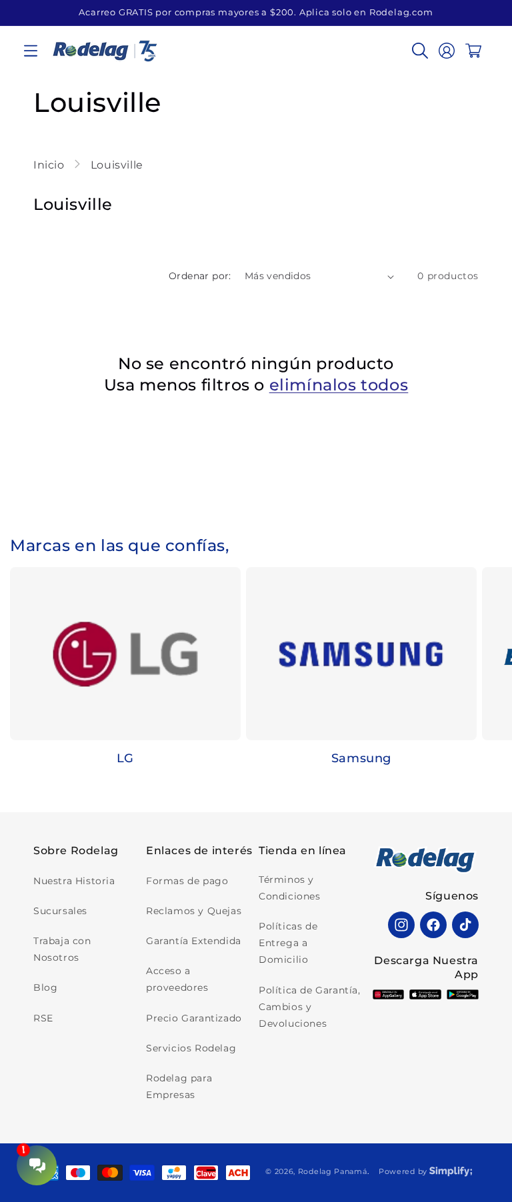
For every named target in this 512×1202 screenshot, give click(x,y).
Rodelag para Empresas (179, 1086)
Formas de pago (187, 881)
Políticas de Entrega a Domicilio (288, 942)
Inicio (50, 165)
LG (125, 758)
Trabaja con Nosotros (62, 949)
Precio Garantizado (194, 1018)
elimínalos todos (339, 384)
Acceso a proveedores (177, 979)
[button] (30, 50)
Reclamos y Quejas (193, 911)
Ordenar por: (200, 276)
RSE (43, 1018)
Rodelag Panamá (332, 1171)
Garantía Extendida (193, 941)
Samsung (361, 758)
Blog (45, 987)
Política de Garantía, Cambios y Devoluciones (310, 1006)
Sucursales (60, 911)
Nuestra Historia (74, 881)
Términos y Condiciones (290, 888)
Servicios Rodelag (191, 1048)
